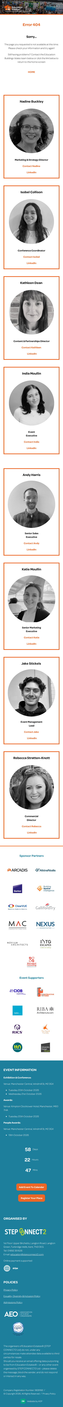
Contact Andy (31, 543)
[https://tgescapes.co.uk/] (45, 948)
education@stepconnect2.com (27, 1254)
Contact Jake (31, 731)
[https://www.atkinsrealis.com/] (45, 874)
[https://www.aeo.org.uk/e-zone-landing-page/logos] (18, 1320)
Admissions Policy (13, 1302)
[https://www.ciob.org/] (17, 996)
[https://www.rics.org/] (17, 1033)
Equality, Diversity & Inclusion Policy (22, 1296)
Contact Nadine (31, 166)
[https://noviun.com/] (17, 948)
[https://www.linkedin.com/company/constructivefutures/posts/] (45, 996)
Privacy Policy (11, 1289)
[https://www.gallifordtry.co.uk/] (45, 911)
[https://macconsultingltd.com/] (17, 929)
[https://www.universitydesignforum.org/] (45, 1051)
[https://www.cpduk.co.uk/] (18, 1335)
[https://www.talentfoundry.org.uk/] (45, 1033)
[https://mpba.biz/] (17, 1014)
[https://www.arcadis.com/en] (17, 874)
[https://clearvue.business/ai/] (17, 911)
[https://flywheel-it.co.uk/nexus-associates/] (45, 929)
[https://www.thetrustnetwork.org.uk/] (17, 1051)
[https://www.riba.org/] (45, 1014)
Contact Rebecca (31, 826)
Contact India (31, 441)
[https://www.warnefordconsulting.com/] (31, 966)
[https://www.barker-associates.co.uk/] (17, 892)
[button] (56, 6)
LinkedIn (31, 172)
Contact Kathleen (31, 347)
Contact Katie (31, 637)
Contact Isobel (31, 256)
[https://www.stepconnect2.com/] (25, 1236)
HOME (31, 71)
